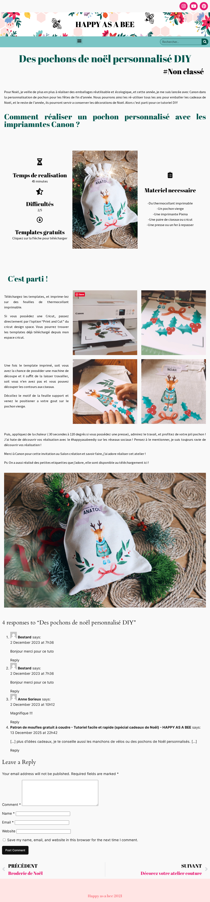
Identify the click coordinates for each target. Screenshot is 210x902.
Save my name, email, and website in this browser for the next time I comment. (72, 840)
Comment (11, 805)
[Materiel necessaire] (170, 175)
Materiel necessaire (170, 190)
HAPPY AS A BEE (105, 24)
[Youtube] (194, 6)
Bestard (24, 637)
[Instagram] (183, 6)
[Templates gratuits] (40, 220)
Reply (14, 660)
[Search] (205, 42)
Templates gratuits (40, 232)
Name (8, 813)
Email (8, 822)
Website (8, 831)
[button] (79, 40)
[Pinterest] (204, 6)
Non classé (186, 71)
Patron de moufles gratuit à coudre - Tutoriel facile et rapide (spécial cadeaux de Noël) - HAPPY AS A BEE (100, 727)
